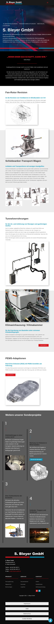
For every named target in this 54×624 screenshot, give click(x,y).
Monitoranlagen (8, 587)
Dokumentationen (24, 581)
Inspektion (23, 587)
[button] (47, 3)
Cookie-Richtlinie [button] (27, 618)
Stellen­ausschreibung (40, 587)
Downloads (23, 584)
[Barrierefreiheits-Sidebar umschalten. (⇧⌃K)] (50, 620)
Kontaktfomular (39, 584)
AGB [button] (27, 608)
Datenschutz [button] (27, 613)
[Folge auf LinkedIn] (37, 591)
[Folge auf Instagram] (39, 591)
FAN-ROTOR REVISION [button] (36, 459)
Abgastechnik (8, 584)
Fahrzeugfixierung (9, 581)
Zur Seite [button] (43, 345)
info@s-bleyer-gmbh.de (15, 571)
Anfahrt (37, 581)
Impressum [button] (27, 603)
